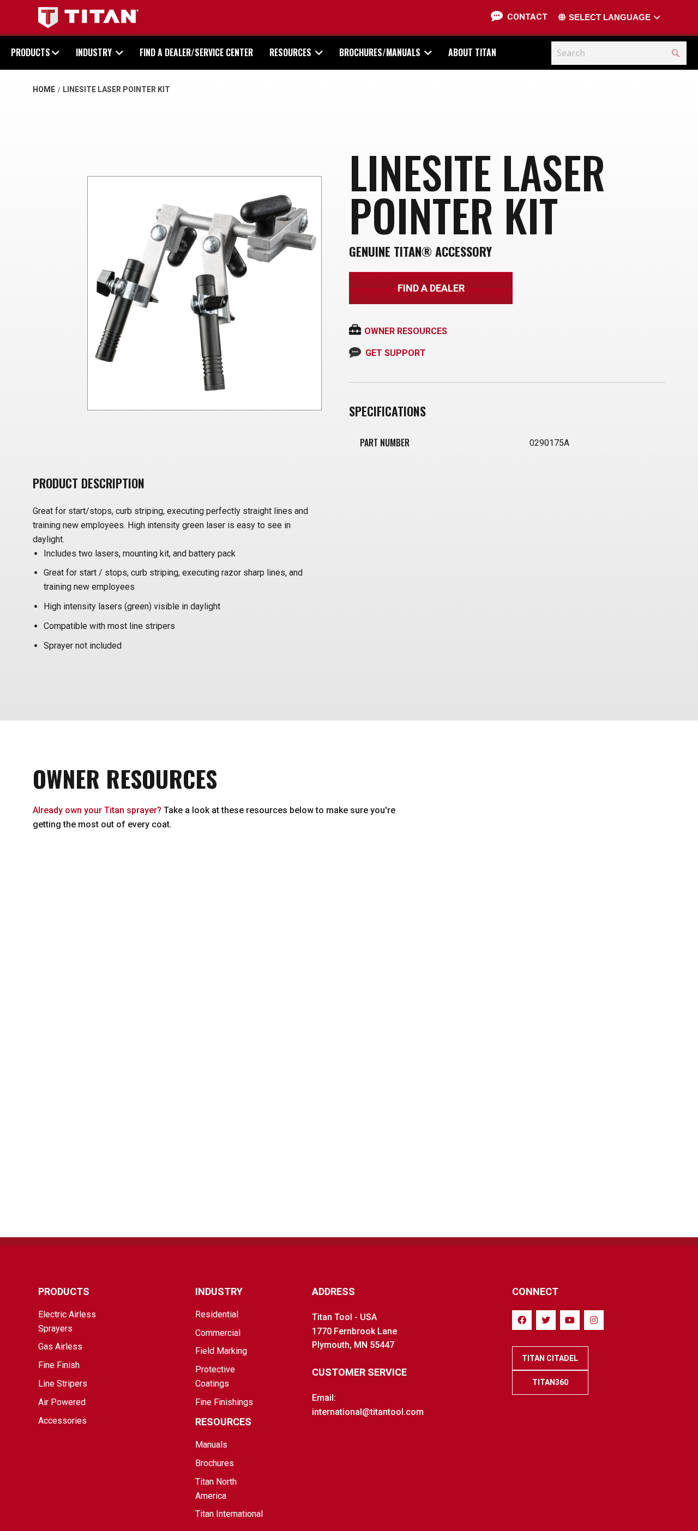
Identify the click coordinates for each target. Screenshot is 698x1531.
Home (44, 89)
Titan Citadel (550, 1358)
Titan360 (550, 1382)
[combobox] (619, 53)
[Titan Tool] (88, 17)
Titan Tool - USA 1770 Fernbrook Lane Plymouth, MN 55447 (354, 1331)
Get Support (395, 353)
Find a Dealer (431, 288)
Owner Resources (405, 331)
